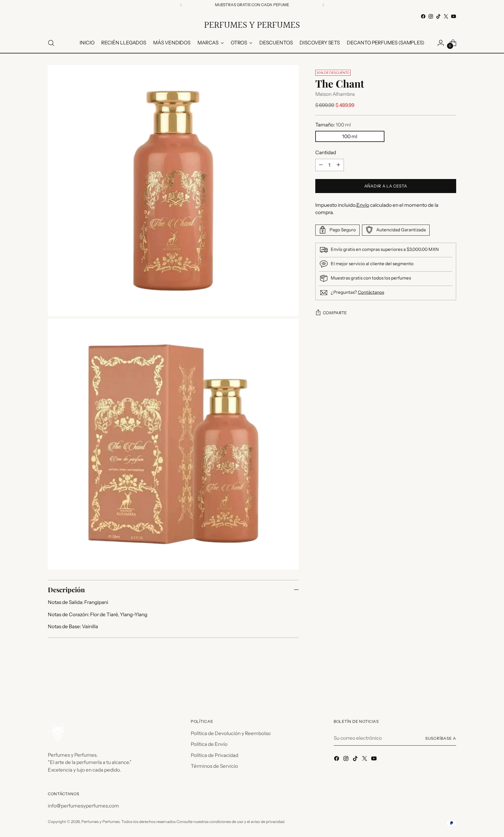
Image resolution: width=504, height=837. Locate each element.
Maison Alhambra (335, 94)
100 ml (349, 136)
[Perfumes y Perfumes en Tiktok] (438, 16)
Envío (362, 205)
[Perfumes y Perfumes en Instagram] (430, 16)
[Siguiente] (323, 5)
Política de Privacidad (214, 755)
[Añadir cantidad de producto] (338, 165)
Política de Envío (209, 744)
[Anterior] (181, 5)
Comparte (335, 312)
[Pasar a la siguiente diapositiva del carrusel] (451, 686)
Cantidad (325, 152)
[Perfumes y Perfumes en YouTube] (453, 16)
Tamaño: (333, 124)
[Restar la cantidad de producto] (321, 165)
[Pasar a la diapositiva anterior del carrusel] (438, 686)
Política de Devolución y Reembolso (231, 733)
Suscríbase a (440, 738)
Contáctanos (371, 292)
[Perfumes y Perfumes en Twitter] (446, 16)
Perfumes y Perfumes (100, 821)
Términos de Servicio (214, 766)
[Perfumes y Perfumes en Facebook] (423, 16)
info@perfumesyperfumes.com (83, 806)
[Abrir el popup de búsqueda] (51, 43)
